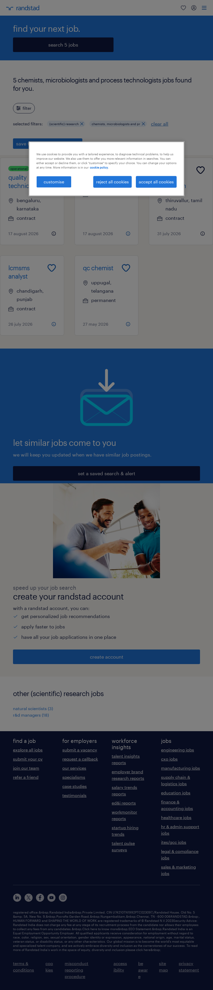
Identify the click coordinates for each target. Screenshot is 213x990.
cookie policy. (99, 167)
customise (54, 181)
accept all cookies (156, 181)
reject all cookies (112, 181)
